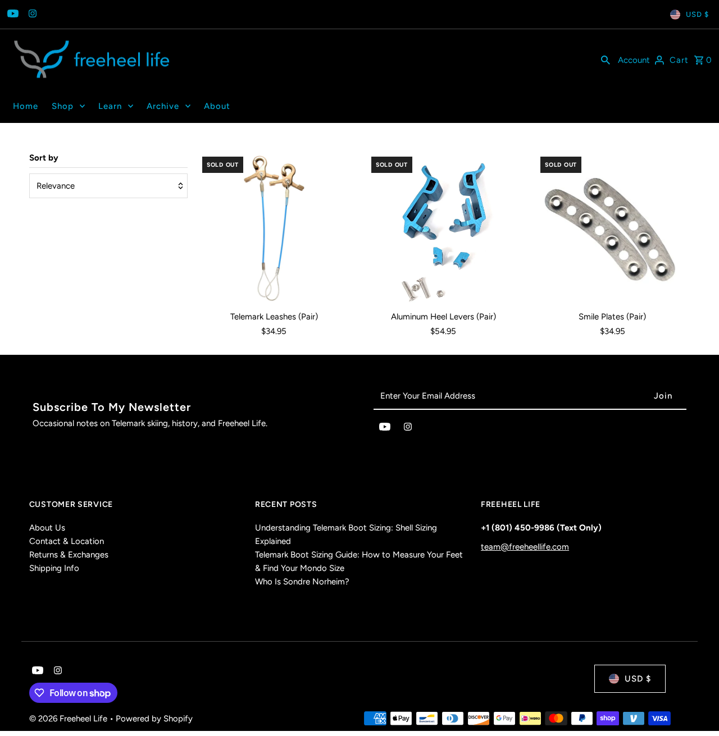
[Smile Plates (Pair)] (612, 228)
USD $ (697, 14)
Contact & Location (66, 541)
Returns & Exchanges (68, 555)
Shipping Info (54, 568)
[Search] (605, 59)
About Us (47, 528)
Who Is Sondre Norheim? (302, 582)
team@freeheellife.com (525, 547)
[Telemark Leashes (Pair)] (274, 228)
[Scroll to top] (695, 706)
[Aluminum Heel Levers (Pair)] (443, 228)
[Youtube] (11, 14)
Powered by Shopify (154, 719)
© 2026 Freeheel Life (69, 719)
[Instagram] (31, 14)
